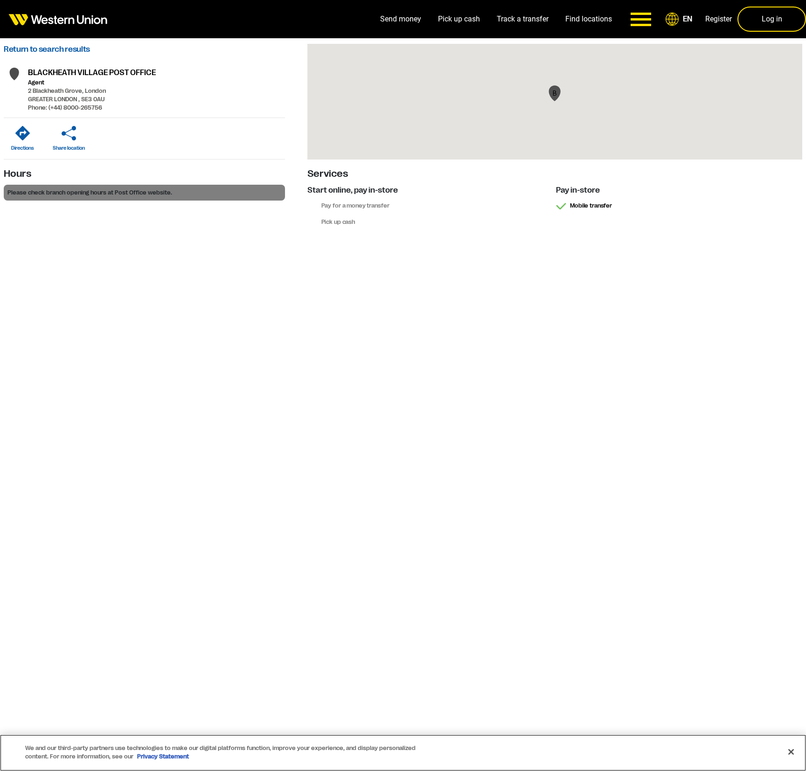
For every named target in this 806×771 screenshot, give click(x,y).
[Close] (791, 752)
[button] (680, 19)
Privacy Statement (163, 756)
